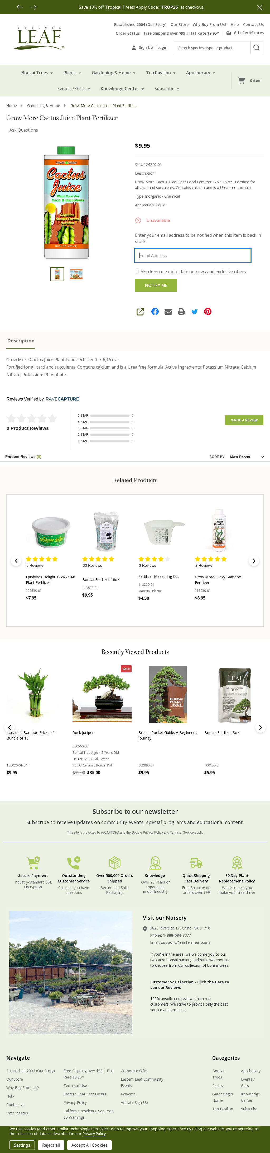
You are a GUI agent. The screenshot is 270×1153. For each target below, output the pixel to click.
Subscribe (165, 88)
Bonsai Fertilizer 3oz (221, 732)
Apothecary (198, 73)
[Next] (33, 7)
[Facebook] (155, 311)
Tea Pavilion (158, 73)
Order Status (128, 33)
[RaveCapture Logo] (62, 399)
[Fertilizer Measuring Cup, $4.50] (163, 531)
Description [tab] (21, 340)
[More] (51, 72)
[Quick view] (70, 609)
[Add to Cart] (98, 606)
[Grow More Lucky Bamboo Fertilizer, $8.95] (219, 531)
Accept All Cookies (89, 1145)
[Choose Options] (88, 784)
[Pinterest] (207, 311)
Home (11, 105)
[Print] (181, 311)
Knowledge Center (120, 88)
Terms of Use (75, 1085)
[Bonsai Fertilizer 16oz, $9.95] (107, 531)
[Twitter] (194, 311)
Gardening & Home (111, 73)
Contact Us (253, 24)
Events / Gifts (71, 88)
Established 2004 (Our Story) (140, 24)
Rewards (128, 1093)
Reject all (51, 1145)
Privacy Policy (153, 832)
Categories (226, 1057)
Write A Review (244, 420)
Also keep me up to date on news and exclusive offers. (194, 272)
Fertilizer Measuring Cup (159, 576)
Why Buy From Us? (209, 24)
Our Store (180, 24)
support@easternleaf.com (185, 942)
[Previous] (20, 7)
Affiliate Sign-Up (134, 1102)
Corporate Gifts (134, 1070)
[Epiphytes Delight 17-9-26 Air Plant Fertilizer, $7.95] (50, 531)
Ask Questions (23, 130)
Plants (70, 73)
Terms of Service (182, 832)
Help (235, 24)
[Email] (168, 311)
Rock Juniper (83, 732)
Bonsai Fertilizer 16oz (100, 579)
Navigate (18, 1057)
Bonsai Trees (35, 73)
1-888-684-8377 (177, 935)
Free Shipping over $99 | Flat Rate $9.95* (181, 33)
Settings (22, 1145)
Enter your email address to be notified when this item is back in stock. (198, 238)
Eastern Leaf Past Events (85, 1093)
